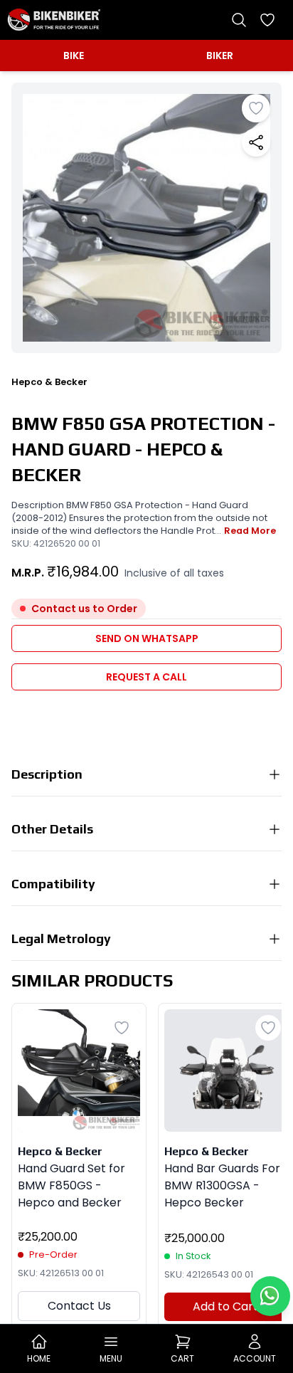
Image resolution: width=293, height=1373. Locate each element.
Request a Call (146, 677)
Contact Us (79, 1306)
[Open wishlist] (267, 19)
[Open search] (238, 19)
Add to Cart (225, 1306)
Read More (250, 531)
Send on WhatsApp (146, 638)
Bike (73, 55)
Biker (219, 55)
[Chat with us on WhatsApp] (270, 1296)
